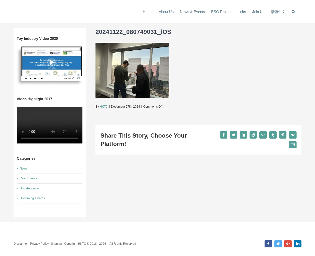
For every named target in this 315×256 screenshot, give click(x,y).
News (24, 168)
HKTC (104, 106)
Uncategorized (30, 188)
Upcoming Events (32, 198)
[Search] (293, 11)
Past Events (28, 178)
